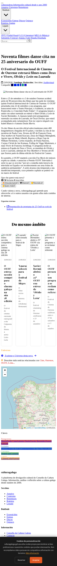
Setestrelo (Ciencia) (9, 38)
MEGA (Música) (41, 35)
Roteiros (4, 23)
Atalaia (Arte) (25, 38)
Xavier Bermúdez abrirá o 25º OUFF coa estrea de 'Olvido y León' (39, 282)
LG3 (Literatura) (26, 35)
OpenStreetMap (40, 427)
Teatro (4, 453)
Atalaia (12, 23)
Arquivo (4, 7)
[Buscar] (29, 41)
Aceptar (36, 560)
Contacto (11, 535)
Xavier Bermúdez (38, 441)
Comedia (15, 453)
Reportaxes (23, 7)
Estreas (15, 20)
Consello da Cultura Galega (19, 533)
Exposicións (6, 20)
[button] (5, 370)
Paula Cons (12, 441)
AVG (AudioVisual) (10, 35)
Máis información (32, 553)
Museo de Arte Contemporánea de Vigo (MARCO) (29, 448)
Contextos (11, 496)
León (10, 458)
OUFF (4, 448)
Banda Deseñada (38, 38)
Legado (5, 26)
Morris (4, 441)
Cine (9, 453)
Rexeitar (21, 560)
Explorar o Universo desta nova (18, 355)
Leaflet (28, 427)
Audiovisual (48, 82)
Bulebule (5, 10)
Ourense (16, 458)
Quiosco (29, 20)
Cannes (4, 458)
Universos (13, 7)
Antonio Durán (23, 441)
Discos (22, 20)
